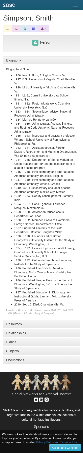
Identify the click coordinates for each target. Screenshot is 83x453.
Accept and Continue (65, 448)
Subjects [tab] (12, 350)
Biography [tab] (13, 60)
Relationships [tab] (16, 333)
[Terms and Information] (46, 399)
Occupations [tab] (15, 360)
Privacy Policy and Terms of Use (56, 442)
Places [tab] (11, 341)
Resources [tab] (14, 324)
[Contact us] (41, 399)
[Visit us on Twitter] (36, 399)
